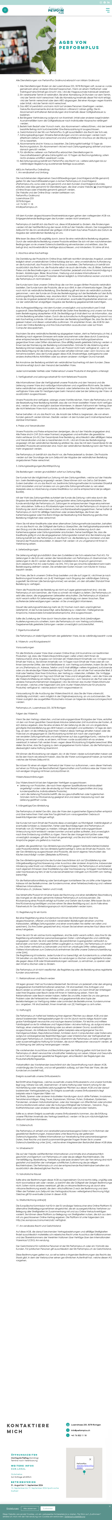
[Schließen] (109, 1506)
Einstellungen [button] (13, 1508)
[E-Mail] (68, 1430)
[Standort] (68, 1424)
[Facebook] (104, 2)
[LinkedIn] (108, 2)
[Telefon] (68, 1435)
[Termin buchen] (5, 10)
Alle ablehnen (30, 1508)
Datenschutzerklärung (75, 1516)
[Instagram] (100, 2)
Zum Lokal (18, 1469)
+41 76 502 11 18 (78, 1435)
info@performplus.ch (80, 1430)
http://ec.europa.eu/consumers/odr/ (35, 1220)
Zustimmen (48, 1508)
